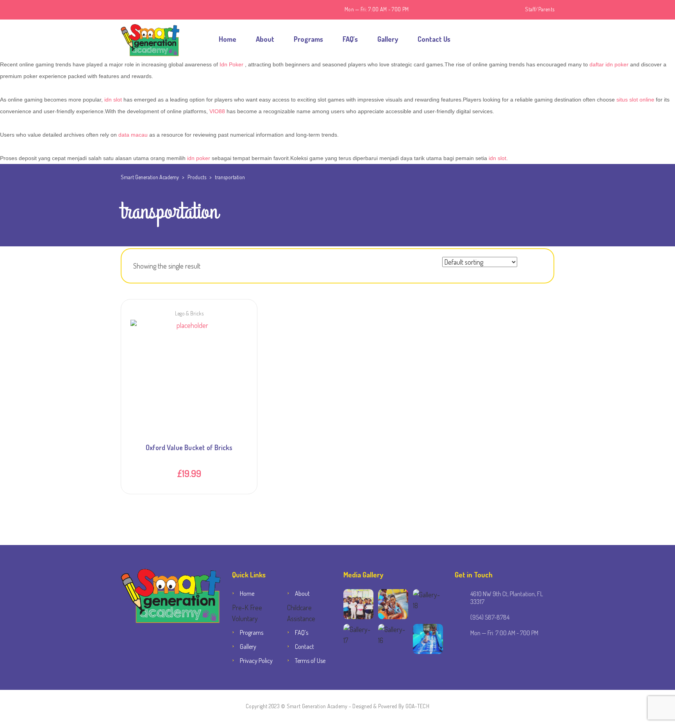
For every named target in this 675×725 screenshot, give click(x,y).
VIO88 (217, 111)
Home (227, 39)
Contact (304, 646)
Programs (308, 39)
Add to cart (189, 351)
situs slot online (635, 99)
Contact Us (434, 39)
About (265, 39)
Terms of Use (310, 660)
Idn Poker (231, 64)
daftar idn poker (609, 64)
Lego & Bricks (189, 313)
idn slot (113, 99)
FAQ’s (350, 39)
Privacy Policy (256, 660)
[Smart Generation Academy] (150, 39)
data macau (133, 135)
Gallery (387, 39)
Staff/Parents (539, 9)
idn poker (198, 158)
